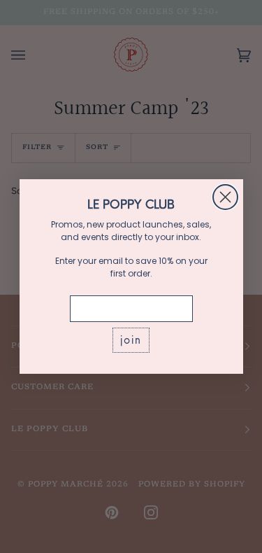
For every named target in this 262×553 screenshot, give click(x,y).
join (131, 339)
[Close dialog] (225, 197)
